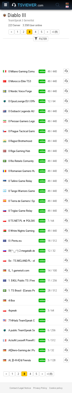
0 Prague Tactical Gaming (22, 131)
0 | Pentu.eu (15, 240)
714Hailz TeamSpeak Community (27, 320)
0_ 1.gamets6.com (18, 270)
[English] (67, 7)
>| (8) (55, 32)
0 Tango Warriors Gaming (22, 191)
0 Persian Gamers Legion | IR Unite (27, 121)
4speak (12, 310)
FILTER (43, 39)
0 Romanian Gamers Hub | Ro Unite (28, 171)
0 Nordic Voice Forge (20, 91)
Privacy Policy (40, 387)
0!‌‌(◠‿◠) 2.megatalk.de (21, 250)
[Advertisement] (36, 54)
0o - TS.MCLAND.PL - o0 (22, 260)
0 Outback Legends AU (21, 111)
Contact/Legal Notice (20, 387)
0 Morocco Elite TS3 (19, 81)
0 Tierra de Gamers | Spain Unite (26, 201)
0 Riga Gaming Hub (19, 151)
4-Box (11, 300)
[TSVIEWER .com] (14, 5)
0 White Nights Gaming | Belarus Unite (29, 230)
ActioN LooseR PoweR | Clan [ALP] (27, 340)
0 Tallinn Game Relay (20, 181)
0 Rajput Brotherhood (20, 141)
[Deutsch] (67, 3)
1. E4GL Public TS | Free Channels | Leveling (33, 280)
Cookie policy (55, 387)
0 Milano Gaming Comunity (23, 71)
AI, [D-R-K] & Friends (19, 360)
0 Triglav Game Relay (20, 210)
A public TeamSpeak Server (23, 330)
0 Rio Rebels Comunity (21, 161)
